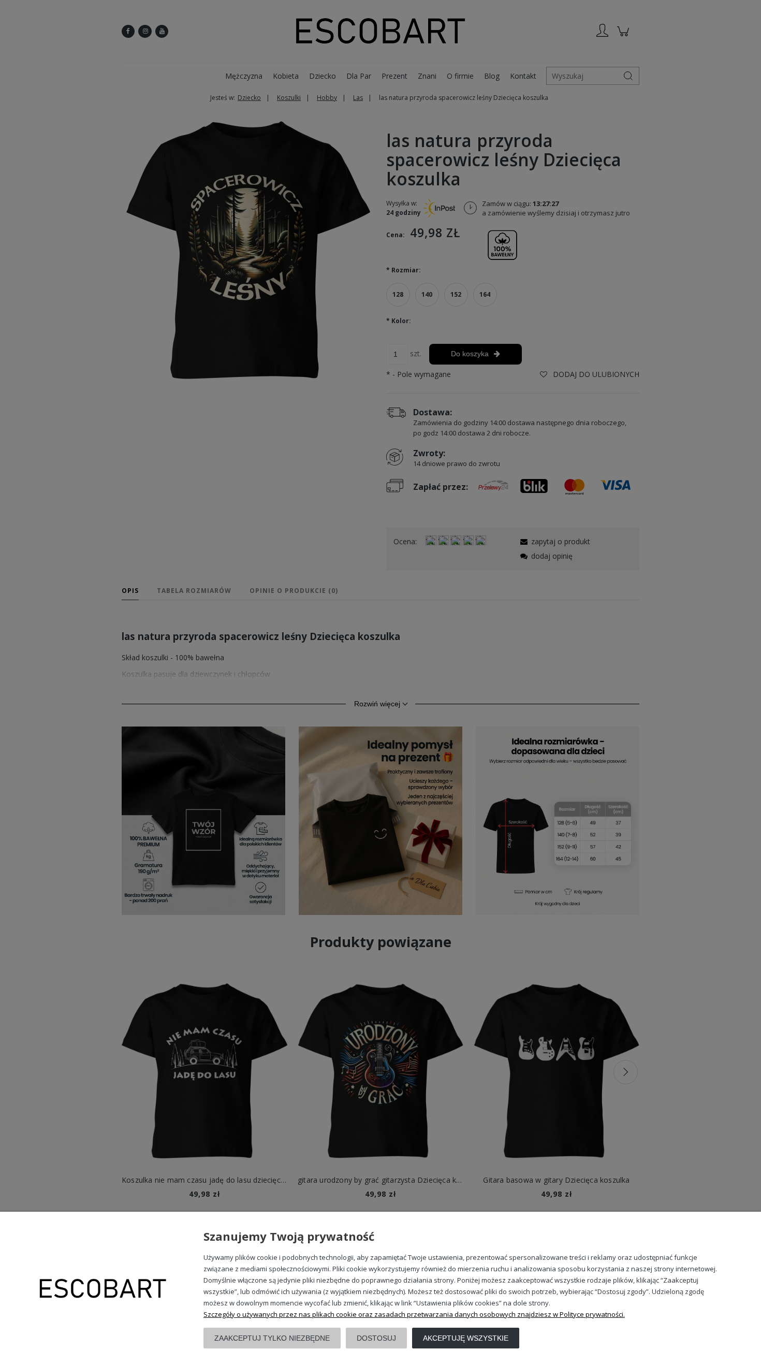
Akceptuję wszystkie (465, 1338)
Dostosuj (376, 1338)
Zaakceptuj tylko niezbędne (272, 1338)
